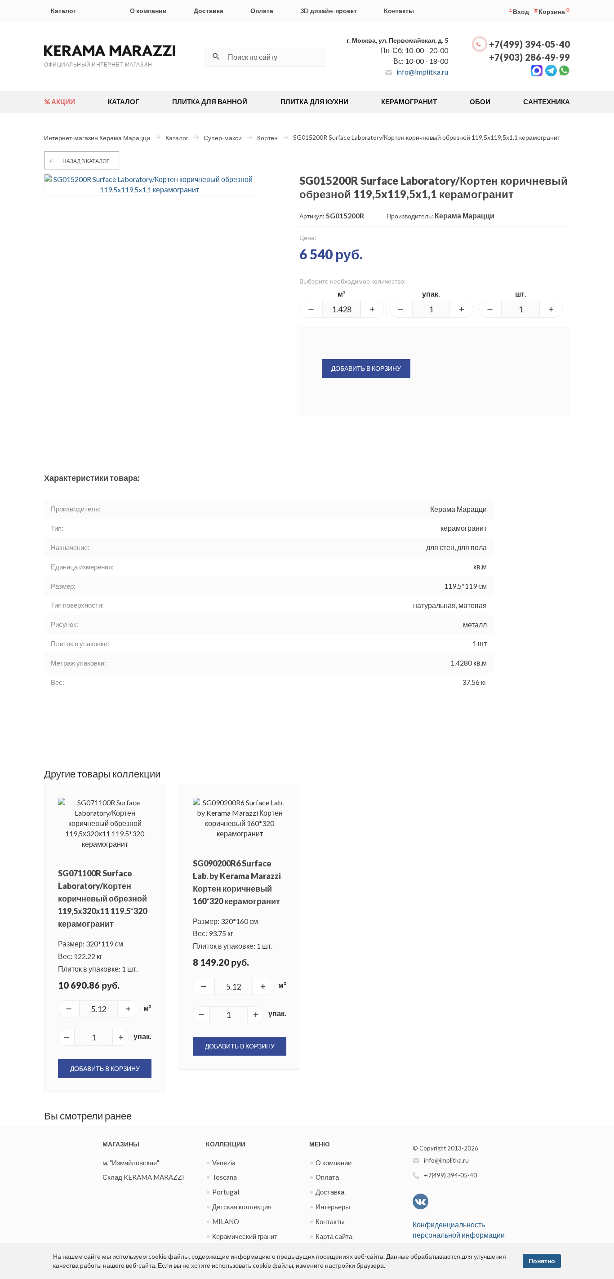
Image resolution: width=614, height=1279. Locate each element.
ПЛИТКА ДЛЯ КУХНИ (314, 102)
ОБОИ (480, 102)
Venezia (224, 1163)
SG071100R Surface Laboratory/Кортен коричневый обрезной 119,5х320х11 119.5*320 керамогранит (102, 898)
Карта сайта (334, 1236)
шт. (520, 293)
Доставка (208, 10)
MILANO (225, 1221)
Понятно (542, 1261)
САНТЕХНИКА (546, 102)
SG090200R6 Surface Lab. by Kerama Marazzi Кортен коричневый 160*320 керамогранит (237, 882)
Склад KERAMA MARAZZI (143, 1177)
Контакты (399, 10)
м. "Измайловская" (130, 1163)
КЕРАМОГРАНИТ (409, 102)
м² (342, 293)
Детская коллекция (241, 1207)
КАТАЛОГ (123, 102)
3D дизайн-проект (328, 10)
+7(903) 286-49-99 (529, 57)
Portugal (225, 1192)
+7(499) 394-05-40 (529, 44)
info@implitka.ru (422, 71)
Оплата (261, 10)
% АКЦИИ (59, 102)
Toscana (224, 1177)
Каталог (63, 10)
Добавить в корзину (366, 368)
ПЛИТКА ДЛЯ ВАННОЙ (209, 102)
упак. (431, 293)
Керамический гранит (244, 1236)
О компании (148, 10)
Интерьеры (333, 1207)
